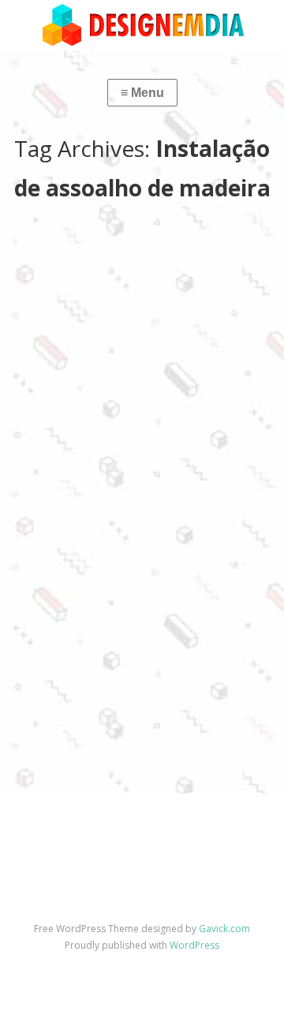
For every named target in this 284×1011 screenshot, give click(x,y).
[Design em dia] (142, 24)
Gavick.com (224, 928)
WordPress (194, 945)
